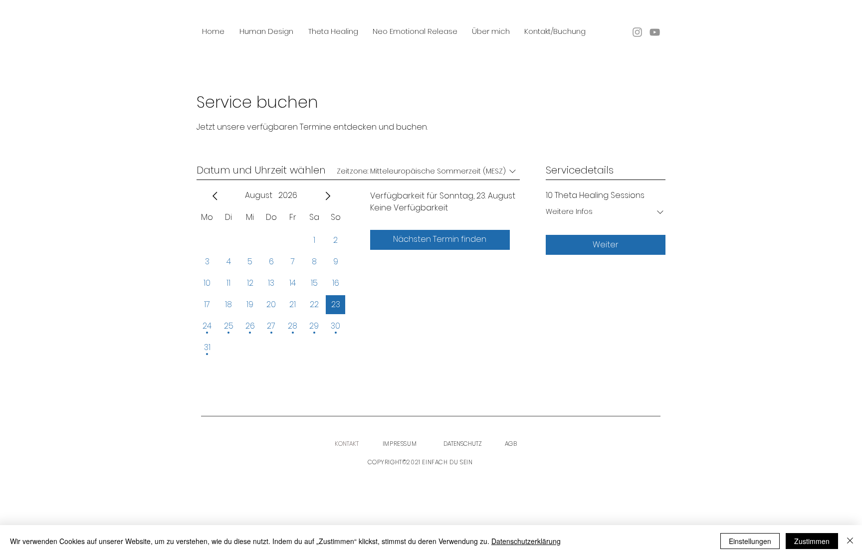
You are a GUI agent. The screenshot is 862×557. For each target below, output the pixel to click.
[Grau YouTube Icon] (654, 32)
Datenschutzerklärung (526, 541)
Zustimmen (812, 541)
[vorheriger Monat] (215, 196)
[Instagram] (637, 32)
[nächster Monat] (328, 196)
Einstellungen (750, 541)
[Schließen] (850, 541)
